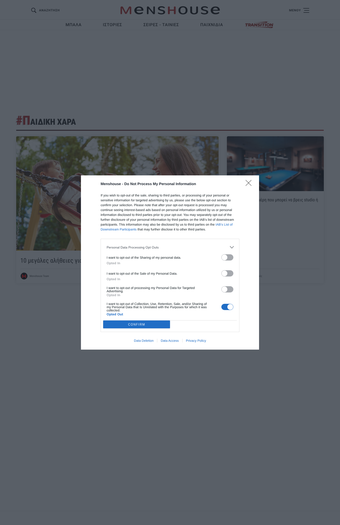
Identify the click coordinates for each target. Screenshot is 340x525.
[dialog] (170, 262)
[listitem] (170, 247)
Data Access (170, 340)
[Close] (250, 184)
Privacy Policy (196, 340)
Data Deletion (144, 340)
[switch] (227, 257)
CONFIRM (136, 324)
